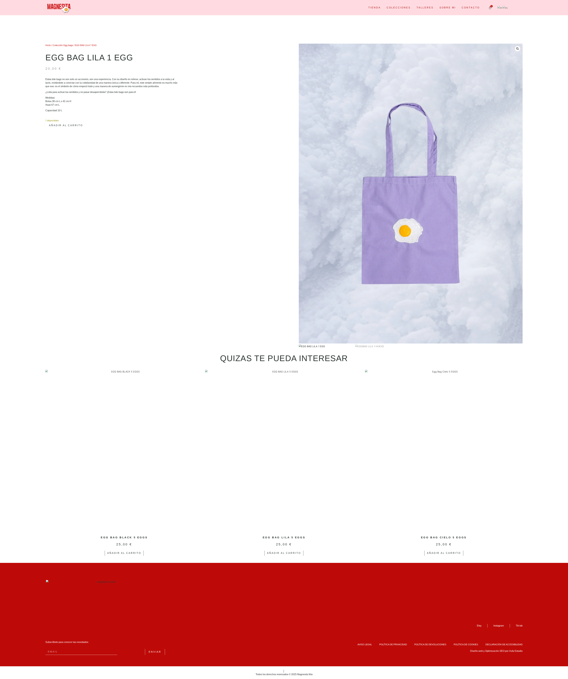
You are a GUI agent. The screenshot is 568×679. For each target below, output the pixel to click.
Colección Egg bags (63, 45)
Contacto (471, 8)
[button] (517, 48)
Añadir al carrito (66, 125)
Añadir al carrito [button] (124, 553)
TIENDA (374, 8)
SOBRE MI (447, 8)
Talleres (425, 8)
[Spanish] (505, 7)
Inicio (48, 45)
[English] (500, 7)
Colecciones (399, 8)
